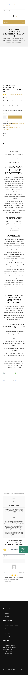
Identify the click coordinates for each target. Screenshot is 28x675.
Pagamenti (7, 631)
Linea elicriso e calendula (17, 38)
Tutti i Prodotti (6, 40)
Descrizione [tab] (14, 151)
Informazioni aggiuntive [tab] (14, 154)
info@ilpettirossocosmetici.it (11, 658)
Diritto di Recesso (8, 633)
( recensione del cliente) (16, 94)
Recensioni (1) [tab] (14, 158)
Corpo (8, 38)
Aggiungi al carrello (15, 117)
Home (4, 38)
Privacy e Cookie (8, 636)
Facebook (7, 613)
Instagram (7, 616)
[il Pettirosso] (14, 5)
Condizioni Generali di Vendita (11, 625)
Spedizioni (7, 628)
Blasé (14, 671)
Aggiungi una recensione (23, 549)
